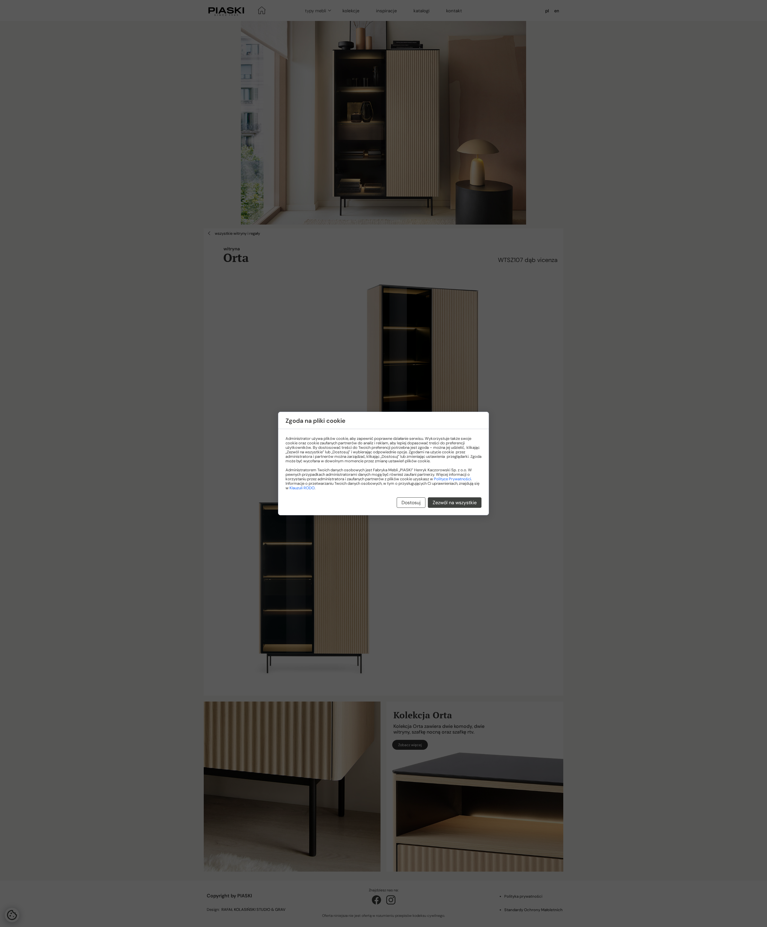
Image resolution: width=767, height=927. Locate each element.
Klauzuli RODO (302, 487)
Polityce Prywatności (452, 478)
